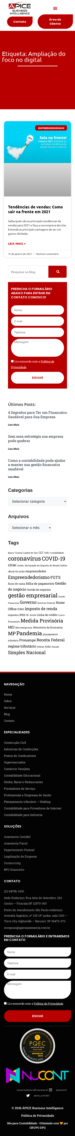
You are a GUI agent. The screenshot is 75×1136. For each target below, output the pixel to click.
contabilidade (57, 552)
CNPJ (46, 552)
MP (12, 633)
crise (12, 565)
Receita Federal (51, 639)
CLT (41, 552)
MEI (11, 627)
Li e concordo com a (35, 1003)
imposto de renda (41, 608)
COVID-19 (53, 558)
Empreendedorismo (29, 577)
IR (27, 614)
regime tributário (22, 646)
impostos (13, 614)
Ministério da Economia (48, 627)
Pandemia (29, 633)
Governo (28, 602)
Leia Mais (13, 424)
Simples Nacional (27, 652)
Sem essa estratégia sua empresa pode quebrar (35, 438)
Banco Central (15, 552)
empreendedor (35, 571)
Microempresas (23, 627)
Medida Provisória (42, 620)
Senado (55, 646)
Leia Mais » (17, 243)
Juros (32, 614)
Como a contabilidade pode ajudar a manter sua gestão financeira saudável (36, 464)
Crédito (20, 565)
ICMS (20, 609)
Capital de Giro (30, 552)
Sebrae (40, 646)
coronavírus (24, 558)
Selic (48, 646)
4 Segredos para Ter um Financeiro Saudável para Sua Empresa (37, 414)
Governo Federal (46, 602)
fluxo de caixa (16, 583)
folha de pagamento (40, 583)
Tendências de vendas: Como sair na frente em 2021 (35, 209)
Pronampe (27, 640)
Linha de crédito (47, 615)
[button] (55, 8)
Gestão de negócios (39, 589)
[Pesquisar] (57, 272)
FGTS (55, 577)
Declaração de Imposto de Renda (42, 565)
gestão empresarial (33, 595)
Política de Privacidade (37, 1115)
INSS (22, 615)
